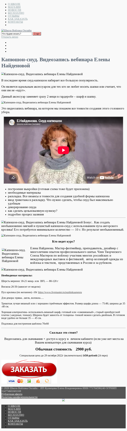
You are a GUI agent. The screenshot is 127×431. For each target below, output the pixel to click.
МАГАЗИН (14, 7)
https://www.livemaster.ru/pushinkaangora (60, 292)
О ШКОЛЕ (14, 4)
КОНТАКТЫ (15, 21)
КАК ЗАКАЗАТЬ (18, 18)
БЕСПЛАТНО (16, 13)
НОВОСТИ (14, 10)
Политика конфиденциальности (19, 397)
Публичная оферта (11, 394)
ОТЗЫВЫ (13, 16)
